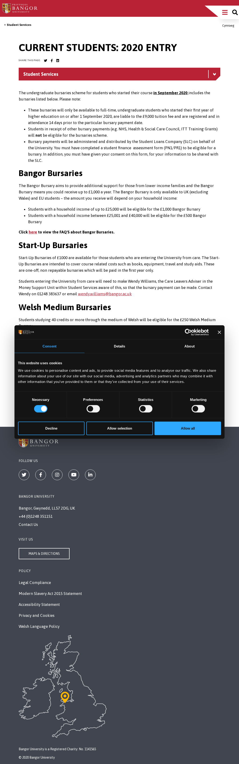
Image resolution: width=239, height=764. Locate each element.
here (33, 232)
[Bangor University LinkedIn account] (57, 60)
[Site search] (235, 12)
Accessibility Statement (39, 604)
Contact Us (28, 524)
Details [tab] (119, 346)
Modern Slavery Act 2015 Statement (50, 593)
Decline (51, 428)
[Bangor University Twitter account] (45, 60)
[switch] (93, 409)
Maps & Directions (44, 554)
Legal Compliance (35, 582)
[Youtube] (73, 474)
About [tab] (189, 346)
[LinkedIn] (90, 474)
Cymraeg (228, 25)
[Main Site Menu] (225, 12)
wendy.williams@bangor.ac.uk (105, 294)
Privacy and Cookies (36, 615)
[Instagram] (57, 474)
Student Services (19, 25)
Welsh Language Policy (39, 626)
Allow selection (119, 428)
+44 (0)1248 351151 (36, 516)
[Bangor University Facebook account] (51, 60)
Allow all (188, 428)
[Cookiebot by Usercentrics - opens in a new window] (188, 332)
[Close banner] (219, 332)
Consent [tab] (49, 346)
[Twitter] (24, 474)
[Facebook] (40, 474)
